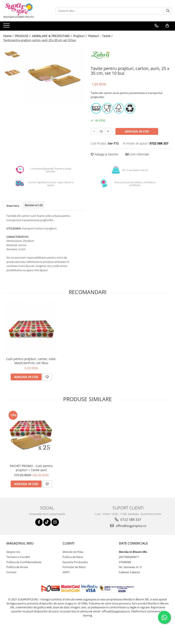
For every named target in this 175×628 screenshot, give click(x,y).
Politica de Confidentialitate (23, 562)
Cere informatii (138, 154)
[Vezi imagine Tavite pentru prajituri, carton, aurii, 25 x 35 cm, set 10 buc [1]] (12, 73)
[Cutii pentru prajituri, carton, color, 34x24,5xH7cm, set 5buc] (31, 329)
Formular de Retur (74, 567)
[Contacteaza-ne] (156, 25)
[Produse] (7, 27)
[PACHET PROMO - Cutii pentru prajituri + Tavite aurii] (31, 436)
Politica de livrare (17, 567)
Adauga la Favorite (106, 154)
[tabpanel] (53, 75)
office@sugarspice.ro (130, 526)
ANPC (66, 572)
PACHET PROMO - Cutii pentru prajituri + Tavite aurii (31, 468)
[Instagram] (55, 522)
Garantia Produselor (75, 562)
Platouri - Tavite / (100, 36)
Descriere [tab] (12, 206)
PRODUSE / (23, 36)
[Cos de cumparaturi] (167, 25)
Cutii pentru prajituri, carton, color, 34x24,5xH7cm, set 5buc (31, 361)
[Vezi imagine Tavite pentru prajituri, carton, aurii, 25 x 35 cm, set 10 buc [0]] (12, 54)
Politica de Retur (73, 557)
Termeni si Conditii (18, 557)
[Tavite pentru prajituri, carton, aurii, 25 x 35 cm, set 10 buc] (53, 75)
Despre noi (13, 552)
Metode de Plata (73, 552)
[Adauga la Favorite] (47, 377)
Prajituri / (80, 36)
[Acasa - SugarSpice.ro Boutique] (24, 10)
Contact (11, 572)
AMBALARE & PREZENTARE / (52, 36)
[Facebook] (39, 522)
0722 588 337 (130, 519)
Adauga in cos (137, 131)
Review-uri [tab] (34, 205)
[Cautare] (168, 10)
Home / (8, 36)
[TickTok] (47, 522)
